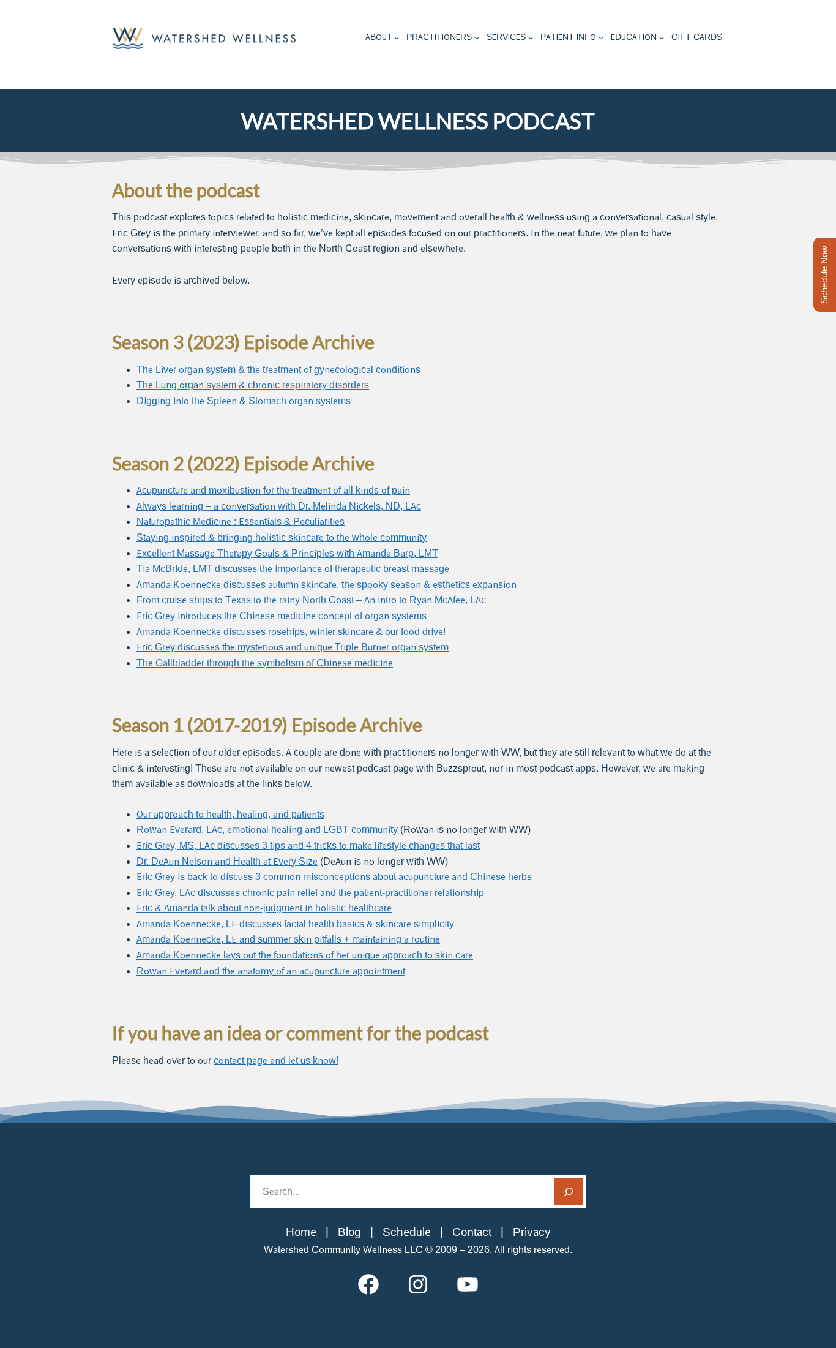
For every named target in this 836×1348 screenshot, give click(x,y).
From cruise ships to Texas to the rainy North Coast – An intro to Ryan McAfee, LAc (311, 600)
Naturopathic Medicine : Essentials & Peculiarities (240, 521)
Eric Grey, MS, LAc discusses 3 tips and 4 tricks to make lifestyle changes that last (308, 845)
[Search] (568, 1191)
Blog (349, 1232)
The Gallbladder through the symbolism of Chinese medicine (264, 663)
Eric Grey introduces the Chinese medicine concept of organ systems (281, 616)
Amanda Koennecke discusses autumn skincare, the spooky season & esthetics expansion (326, 584)
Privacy (532, 1232)
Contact (471, 1232)
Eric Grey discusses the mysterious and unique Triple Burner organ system (292, 647)
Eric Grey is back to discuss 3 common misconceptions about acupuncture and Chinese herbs (334, 877)
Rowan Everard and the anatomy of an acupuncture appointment (270, 971)
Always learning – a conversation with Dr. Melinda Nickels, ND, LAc (278, 506)
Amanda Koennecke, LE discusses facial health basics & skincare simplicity (295, 924)
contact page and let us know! (276, 1060)
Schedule (407, 1232)
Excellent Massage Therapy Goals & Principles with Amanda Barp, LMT (287, 553)
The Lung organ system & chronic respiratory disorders (252, 385)
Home (301, 1232)
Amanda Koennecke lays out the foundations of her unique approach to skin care (304, 955)
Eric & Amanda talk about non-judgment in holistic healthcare (264, 908)
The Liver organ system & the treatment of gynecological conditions (278, 369)
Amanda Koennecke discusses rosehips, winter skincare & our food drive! (291, 632)
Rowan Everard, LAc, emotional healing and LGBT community (267, 829)
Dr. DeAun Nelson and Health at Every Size (227, 861)
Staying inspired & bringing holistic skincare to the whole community (281, 537)
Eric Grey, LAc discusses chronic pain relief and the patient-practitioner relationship (310, 892)
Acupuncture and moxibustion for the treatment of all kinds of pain (273, 490)
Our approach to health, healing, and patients (230, 814)
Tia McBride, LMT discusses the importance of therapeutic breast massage (292, 568)
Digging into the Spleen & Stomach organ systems (243, 401)
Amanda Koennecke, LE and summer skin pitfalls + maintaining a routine (288, 939)
